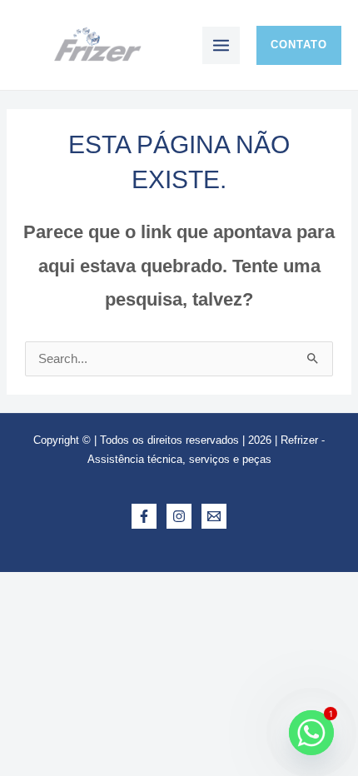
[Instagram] (179, 516)
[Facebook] (144, 516)
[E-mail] (213, 516)
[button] (298, 45)
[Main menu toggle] (221, 45)
